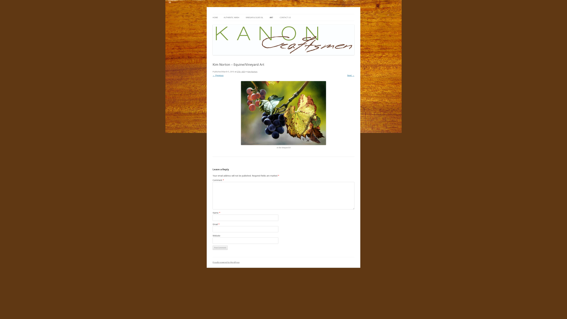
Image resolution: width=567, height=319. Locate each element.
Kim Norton (252, 71)
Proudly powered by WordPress (226, 262)
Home (215, 17)
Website (216, 235)
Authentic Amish (231, 17)
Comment (218, 180)
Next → (350, 75)
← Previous (218, 75)
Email (216, 224)
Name (216, 212)
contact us (285, 17)
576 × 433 (241, 71)
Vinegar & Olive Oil (254, 17)
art (271, 17)
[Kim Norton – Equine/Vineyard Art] (283, 113)
